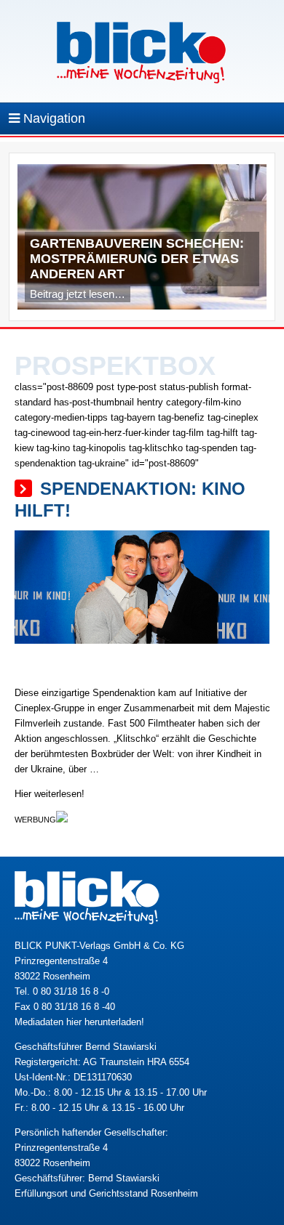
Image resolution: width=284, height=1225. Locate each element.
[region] (141, 240)
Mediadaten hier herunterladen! (79, 1021)
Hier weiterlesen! (49, 793)
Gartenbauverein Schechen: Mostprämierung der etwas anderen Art (137, 258)
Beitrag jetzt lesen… (77, 294)
